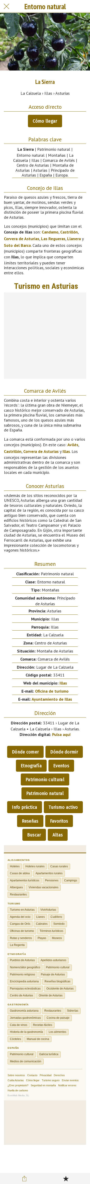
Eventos (61, 765)
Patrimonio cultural (45, 779)
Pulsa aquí (61, 734)
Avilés (72, 444)
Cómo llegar (45, 121)
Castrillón (69, 232)
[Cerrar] (6, 6)
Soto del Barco (17, 245)
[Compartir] (24, 1178)
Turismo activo (63, 807)
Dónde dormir (64, 752)
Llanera (74, 238)
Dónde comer (25, 752)
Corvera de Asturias (21, 238)
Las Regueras (53, 238)
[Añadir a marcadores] (65, 1178)
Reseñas (30, 821)
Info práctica (24, 807)
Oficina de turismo (52, 691)
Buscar (34, 835)
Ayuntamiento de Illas (52, 699)
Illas (66, 451)
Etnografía (31, 765)
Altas (58, 835)
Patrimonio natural (45, 793)
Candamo (50, 232)
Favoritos (59, 821)
